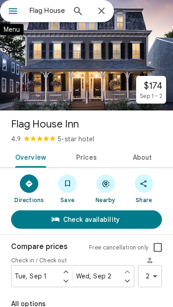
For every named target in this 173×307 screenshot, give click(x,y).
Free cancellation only (119, 247)
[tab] (29, 156)
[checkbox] (157, 247)
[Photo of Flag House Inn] (86, 55)
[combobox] (47, 10)
